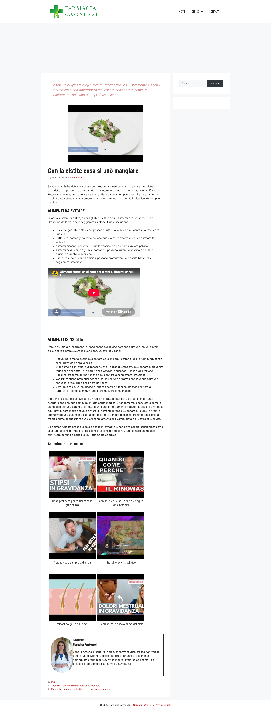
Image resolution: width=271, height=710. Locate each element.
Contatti (214, 11)
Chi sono (197, 11)
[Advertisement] (135, 47)
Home (182, 11)
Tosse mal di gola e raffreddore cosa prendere (75, 685)
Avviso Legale (163, 704)
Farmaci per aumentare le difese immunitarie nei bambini (80, 689)
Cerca (215, 83)
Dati (53, 682)
